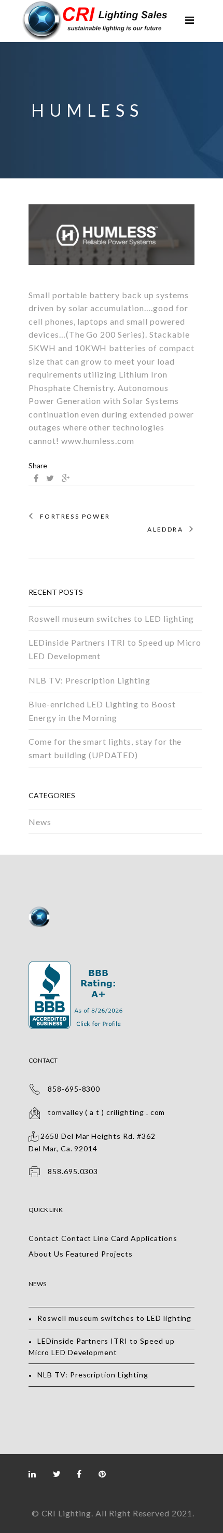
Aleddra (165, 529)
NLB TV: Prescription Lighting (89, 680)
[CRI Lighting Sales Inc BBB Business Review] (77, 967)
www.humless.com (97, 440)
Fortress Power (75, 516)
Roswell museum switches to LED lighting (111, 618)
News (40, 822)
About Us (46, 1253)
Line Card (111, 1238)
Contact (44, 1238)
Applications (154, 1238)
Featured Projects (99, 1253)
